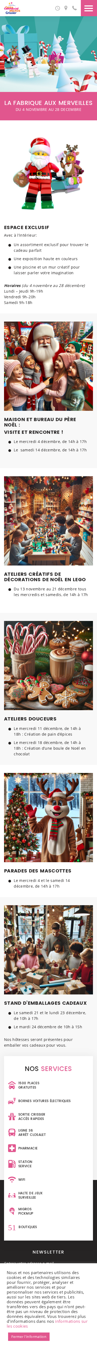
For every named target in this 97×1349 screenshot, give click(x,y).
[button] (57, 8)
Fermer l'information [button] (28, 1336)
